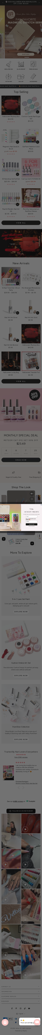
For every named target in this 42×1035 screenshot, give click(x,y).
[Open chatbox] (37, 1022)
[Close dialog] (41, 504)
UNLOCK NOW (31, 524)
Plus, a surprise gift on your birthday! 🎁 (31, 519)
